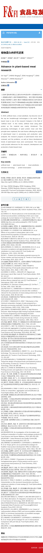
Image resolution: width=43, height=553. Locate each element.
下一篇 (25, 199)
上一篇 (17, 199)
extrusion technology (8, 167)
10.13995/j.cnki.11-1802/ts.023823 (11, 44)
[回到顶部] (40, 279)
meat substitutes (33, 165)
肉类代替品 (24, 155)
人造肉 (3, 155)
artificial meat (5, 165)
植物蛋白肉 (12, 155)
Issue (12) (26, 42)
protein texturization (24, 167)
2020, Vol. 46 (17, 42)
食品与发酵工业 (6, 42)
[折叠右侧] (40, 283)
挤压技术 (34, 155)
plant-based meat (19, 165)
